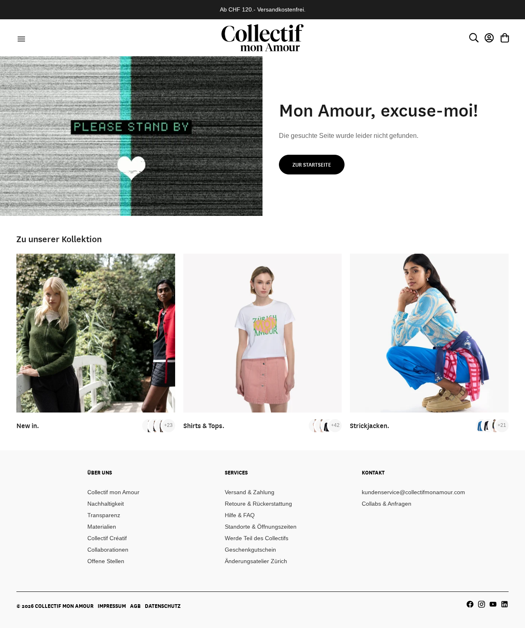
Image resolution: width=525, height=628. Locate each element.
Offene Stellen (105, 561)
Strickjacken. (369, 425)
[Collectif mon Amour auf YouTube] (493, 604)
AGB (135, 606)
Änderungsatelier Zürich (256, 561)
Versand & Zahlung (249, 492)
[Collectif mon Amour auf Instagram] (481, 604)
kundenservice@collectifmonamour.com (413, 492)
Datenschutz (162, 606)
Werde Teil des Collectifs (256, 538)
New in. (27, 425)
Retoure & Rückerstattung (258, 503)
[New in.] (95, 333)
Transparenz (103, 515)
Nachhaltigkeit (105, 503)
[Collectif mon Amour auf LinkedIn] (504, 604)
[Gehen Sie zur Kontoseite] (489, 38)
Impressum (112, 606)
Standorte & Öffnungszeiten (261, 526)
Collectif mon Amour (113, 492)
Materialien (101, 526)
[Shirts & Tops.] (262, 333)
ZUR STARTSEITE (311, 164)
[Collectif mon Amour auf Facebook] (470, 604)
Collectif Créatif (107, 538)
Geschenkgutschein (250, 549)
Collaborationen (107, 549)
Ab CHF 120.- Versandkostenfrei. (263, 9)
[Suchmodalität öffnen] (474, 38)
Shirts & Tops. (203, 425)
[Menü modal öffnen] (20, 38)
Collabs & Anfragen (386, 503)
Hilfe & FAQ (240, 515)
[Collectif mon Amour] (262, 37)
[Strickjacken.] (429, 333)
